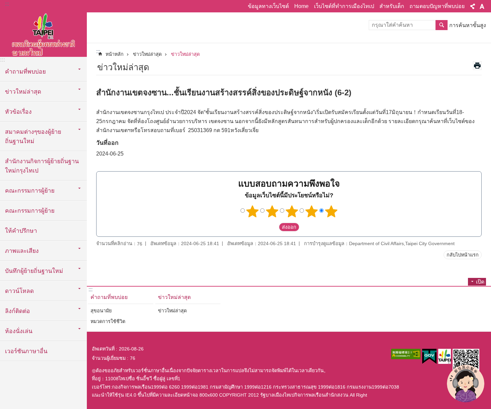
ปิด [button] (473, 6)
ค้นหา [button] (442, 25)
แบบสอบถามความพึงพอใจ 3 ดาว (292, 211)
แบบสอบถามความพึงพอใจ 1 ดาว (252, 211)
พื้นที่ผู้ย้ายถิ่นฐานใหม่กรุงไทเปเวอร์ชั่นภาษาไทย (43, 33)
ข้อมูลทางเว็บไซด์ (268, 6)
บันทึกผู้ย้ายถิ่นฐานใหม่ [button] (34, 271)
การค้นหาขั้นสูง (467, 25)
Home (301, 6)
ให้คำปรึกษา (21, 230)
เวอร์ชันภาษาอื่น (26, 351)
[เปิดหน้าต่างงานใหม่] (406, 354)
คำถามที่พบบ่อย (109, 297)
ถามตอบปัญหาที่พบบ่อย (437, 6)
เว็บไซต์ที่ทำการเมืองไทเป (344, 6)
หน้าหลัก (115, 54)
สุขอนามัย (101, 310)
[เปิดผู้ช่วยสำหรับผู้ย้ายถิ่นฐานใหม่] (465, 383)
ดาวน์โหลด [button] (19, 291)
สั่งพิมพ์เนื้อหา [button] (477, 65)
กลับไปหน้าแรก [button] (463, 255)
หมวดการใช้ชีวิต (108, 321)
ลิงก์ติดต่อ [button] (17, 311)
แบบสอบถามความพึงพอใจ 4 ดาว (311, 211)
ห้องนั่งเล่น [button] (18, 331)
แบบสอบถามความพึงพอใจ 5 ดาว (331, 211)
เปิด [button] (480, 282)
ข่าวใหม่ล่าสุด (147, 54)
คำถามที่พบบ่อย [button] (25, 71)
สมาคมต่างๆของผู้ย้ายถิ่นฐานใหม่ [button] (33, 136)
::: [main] (98, 51)
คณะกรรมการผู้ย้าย (29, 210)
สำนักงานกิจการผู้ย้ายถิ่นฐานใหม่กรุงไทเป (42, 166)
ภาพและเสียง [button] (22, 250)
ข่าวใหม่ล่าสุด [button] (23, 91)
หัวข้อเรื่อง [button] (18, 111)
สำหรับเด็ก (391, 6)
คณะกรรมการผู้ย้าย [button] (29, 190)
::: (7, 4)
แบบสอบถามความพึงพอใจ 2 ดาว (272, 211)
